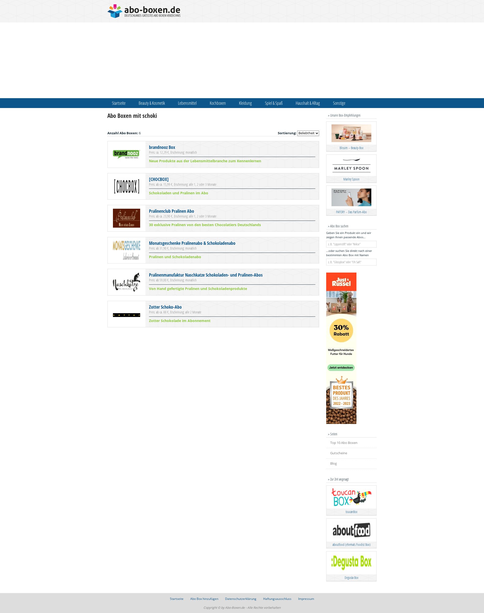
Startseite (119, 103)
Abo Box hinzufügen (204, 599)
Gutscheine (338, 453)
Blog (333, 463)
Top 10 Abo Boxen (343, 442)
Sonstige (339, 103)
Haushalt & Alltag (308, 103)
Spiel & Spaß (274, 103)
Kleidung (245, 103)
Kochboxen (218, 103)
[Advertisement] (242, 60)
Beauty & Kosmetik (152, 103)
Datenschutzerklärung (240, 599)
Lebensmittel (187, 103)
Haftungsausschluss (277, 599)
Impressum (306, 599)
